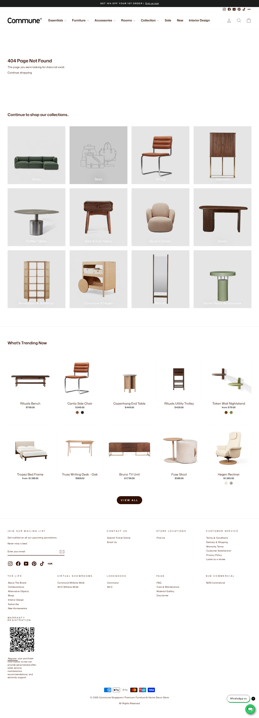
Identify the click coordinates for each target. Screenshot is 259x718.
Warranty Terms (215, 546)
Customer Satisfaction (218, 550)
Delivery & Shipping (217, 542)
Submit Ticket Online (118, 537)
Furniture (79, 20)
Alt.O (110, 587)
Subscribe (13, 604)
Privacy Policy (214, 555)
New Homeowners (17, 608)
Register (12, 658)
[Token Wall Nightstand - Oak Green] (231, 412)
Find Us (161, 537)
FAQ (159, 582)
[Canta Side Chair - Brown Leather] (77, 412)
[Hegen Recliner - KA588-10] (231, 483)
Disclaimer (163, 595)
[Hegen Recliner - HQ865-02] (226, 483)
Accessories (104, 20)
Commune (113, 582)
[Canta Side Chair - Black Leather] (82, 412)
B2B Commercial (215, 582)
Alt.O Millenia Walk (68, 587)
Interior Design (199, 20)
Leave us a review (215, 559)
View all (129, 500)
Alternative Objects (18, 591)
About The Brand (17, 582)
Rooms (126, 20)
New (180, 20)
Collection (148, 20)
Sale (168, 20)
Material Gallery (165, 591)
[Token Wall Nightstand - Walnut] (226, 412)
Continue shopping (20, 72)
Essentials (56, 20)
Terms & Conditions (217, 537)
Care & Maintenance (168, 587)
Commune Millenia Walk (71, 582)
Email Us (112, 542)
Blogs (11, 595)
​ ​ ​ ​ (158, 599)
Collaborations (16, 587)
